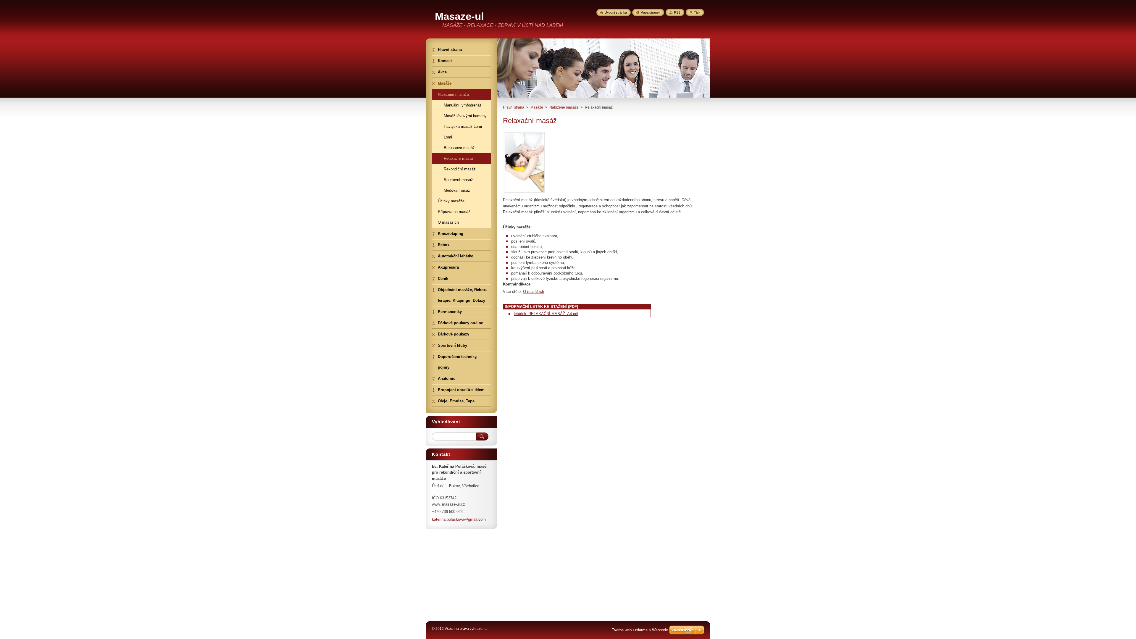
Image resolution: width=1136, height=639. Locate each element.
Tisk (697, 12)
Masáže (536, 107)
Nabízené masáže (564, 107)
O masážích (533, 291)
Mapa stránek (650, 12)
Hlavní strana (513, 107)
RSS (677, 12)
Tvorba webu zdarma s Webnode (640, 630)
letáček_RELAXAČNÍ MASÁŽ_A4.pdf (546, 314)
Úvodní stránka (616, 12)
